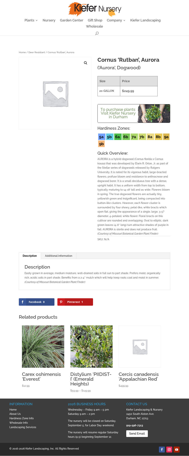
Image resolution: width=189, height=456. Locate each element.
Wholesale (94, 26)
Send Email (137, 433)
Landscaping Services (22, 427)
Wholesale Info (18, 422)
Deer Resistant (36, 52)
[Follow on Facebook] (162, 449)
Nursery (49, 20)
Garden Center (71, 20)
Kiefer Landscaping (145, 20)
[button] (85, 63)
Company (114, 20)
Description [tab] (30, 255)
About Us (15, 413)
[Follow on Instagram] (169, 449)
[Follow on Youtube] (177, 449)
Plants (29, 20)
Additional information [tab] (58, 255)
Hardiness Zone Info (21, 418)
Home (22, 52)
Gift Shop (95, 20)
